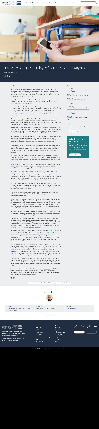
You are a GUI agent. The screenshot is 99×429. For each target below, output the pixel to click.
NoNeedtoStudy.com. (25, 127)
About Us (25, 2)
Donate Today (74, 155)
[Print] (14, 86)
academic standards (34, 282)
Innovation (39, 334)
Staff (56, 341)
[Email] (11, 86)
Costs (37, 329)
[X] (7, 76)
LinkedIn (95, 326)
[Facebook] (10, 76)
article (49, 232)
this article (47, 269)
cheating (44, 282)
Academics (75, 86)
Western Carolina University (64, 282)
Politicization (40, 331)
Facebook (82, 326)
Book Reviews (40, 341)
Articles (32, 2)
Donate (75, 2)
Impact (57, 331)
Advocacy (38, 2)
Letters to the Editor (61, 332)
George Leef (14, 72)
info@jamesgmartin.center (10, 335)
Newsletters (67, 2)
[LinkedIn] (5, 76)
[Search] (95, 2)
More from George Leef (49, 315)
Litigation (39, 339)
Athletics (38, 336)
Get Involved (58, 2)
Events (51, 2)
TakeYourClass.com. (29, 107)
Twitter (75, 326)
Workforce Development (43, 337)
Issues (45, 2)
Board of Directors (60, 336)
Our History (58, 334)
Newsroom (58, 329)
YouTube (88, 326)
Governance (39, 332)
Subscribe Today (74, 131)
